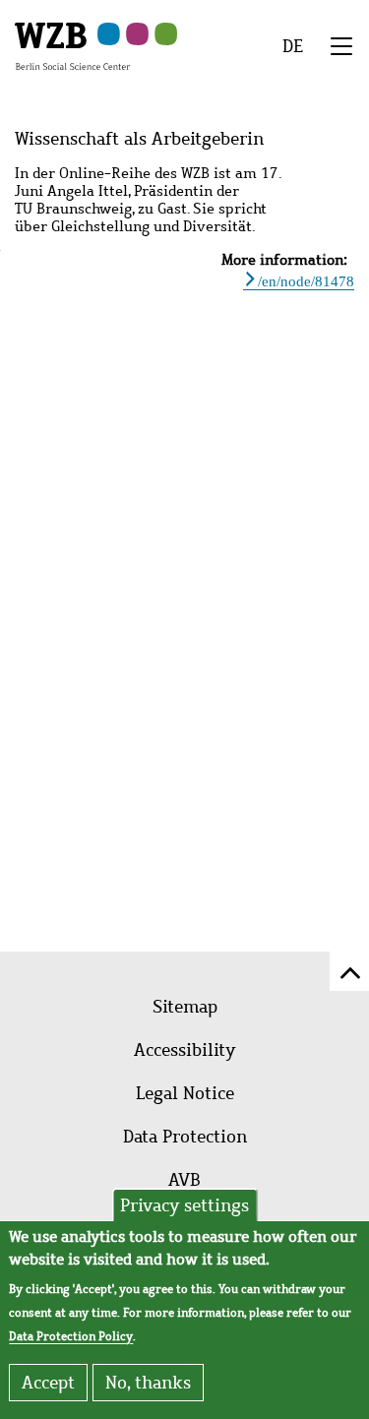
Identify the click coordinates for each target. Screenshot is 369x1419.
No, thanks (148, 1382)
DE (292, 46)
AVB (184, 1180)
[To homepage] (72, 45)
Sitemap (185, 1006)
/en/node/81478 (306, 279)
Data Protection (185, 1136)
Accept (48, 1382)
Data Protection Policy (71, 1336)
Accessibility (184, 1050)
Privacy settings (184, 1205)
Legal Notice (185, 1093)
